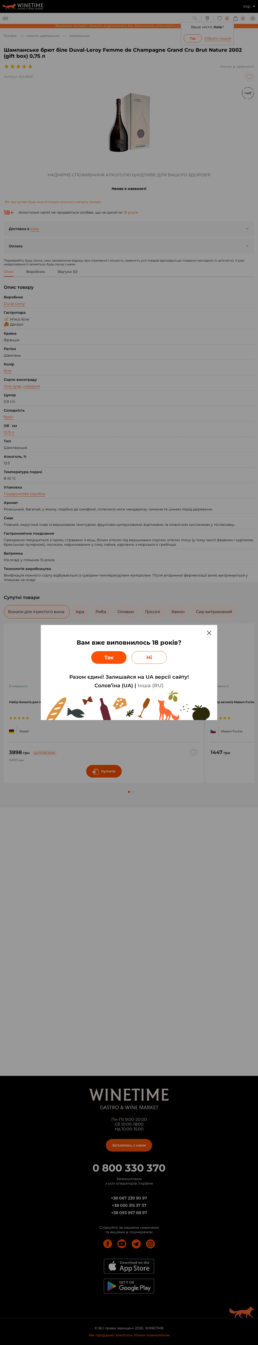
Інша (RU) (151, 685)
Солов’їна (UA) (113, 685)
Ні (149, 657)
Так (109, 657)
